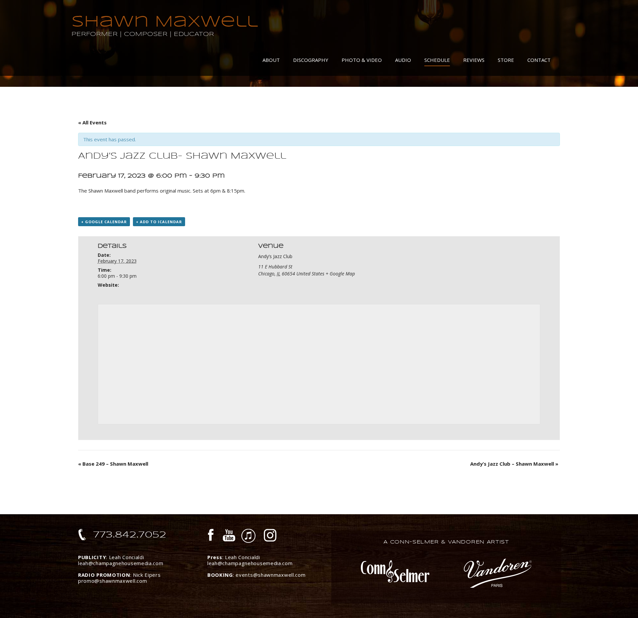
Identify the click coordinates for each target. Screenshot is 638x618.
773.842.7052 (129, 535)
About (271, 60)
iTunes (248, 536)
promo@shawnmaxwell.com (112, 580)
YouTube (229, 536)
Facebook (212, 536)
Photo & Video (362, 60)
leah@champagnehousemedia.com (120, 563)
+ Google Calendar (104, 221)
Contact (539, 60)
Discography (310, 60)
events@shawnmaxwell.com (270, 574)
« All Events (92, 122)
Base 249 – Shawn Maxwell (113, 463)
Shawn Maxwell (164, 21)
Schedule (437, 60)
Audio (403, 60)
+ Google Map (340, 273)
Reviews (473, 60)
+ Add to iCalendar (159, 221)
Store (506, 60)
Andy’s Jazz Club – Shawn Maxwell (514, 463)
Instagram (270, 536)
